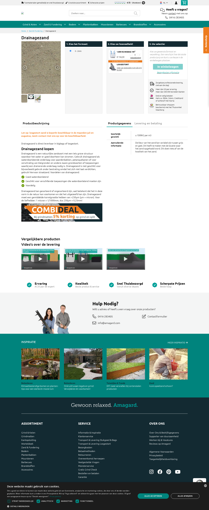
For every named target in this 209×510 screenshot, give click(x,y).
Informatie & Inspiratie (89, 432)
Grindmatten (27, 436)
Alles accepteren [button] (153, 496)
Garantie (82, 476)
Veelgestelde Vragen (88, 462)
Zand (151, 383)
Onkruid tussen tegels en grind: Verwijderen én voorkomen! (79, 387)
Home (23, 31)
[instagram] (151, 472)
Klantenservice (85, 436)
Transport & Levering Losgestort (94, 443)
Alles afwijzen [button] (185, 496)
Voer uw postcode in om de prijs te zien (129, 68)
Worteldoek (27, 443)
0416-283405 (176, 17)
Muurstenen (27, 458)
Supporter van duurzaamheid (163, 436)
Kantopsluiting (28, 439)
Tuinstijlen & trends (116, 383)
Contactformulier (157, 316)
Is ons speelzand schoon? (161, 385)
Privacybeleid (156, 455)
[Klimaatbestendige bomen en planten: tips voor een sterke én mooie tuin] (40, 364)
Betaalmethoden (86, 451)
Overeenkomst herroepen (91, 458)
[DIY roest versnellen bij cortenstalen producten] (126, 364)
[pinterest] (168, 472)
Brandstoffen (28, 465)
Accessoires (27, 469)
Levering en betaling (148, 123)
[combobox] (100, 13)
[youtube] (177, 472)
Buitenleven (27, 383)
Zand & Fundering (36, 31)
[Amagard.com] (22, 13)
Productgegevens (119, 123)
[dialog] (104, 496)
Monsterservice (86, 465)
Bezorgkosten (85, 447)
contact (172, 13)
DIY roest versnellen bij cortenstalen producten (124, 387)
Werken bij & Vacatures (161, 439)
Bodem (25, 451)
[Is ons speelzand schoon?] (168, 364)
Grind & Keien (28, 432)
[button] (70, 506)
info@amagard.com (109, 322)
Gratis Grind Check (87, 469)
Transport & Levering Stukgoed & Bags (97, 439)
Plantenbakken (28, 454)
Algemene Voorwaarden (161, 451)
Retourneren (84, 454)
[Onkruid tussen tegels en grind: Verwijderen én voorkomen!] (83, 364)
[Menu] (204, 480)
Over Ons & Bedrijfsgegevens (164, 432)
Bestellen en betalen (88, 473)
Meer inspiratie (177, 342)
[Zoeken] (136, 13)
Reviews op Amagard (159, 443)
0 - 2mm (78, 51)
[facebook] (160, 472)
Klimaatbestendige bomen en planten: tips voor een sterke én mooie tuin (39, 387)
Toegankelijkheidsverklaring (163, 458)
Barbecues (26, 462)
